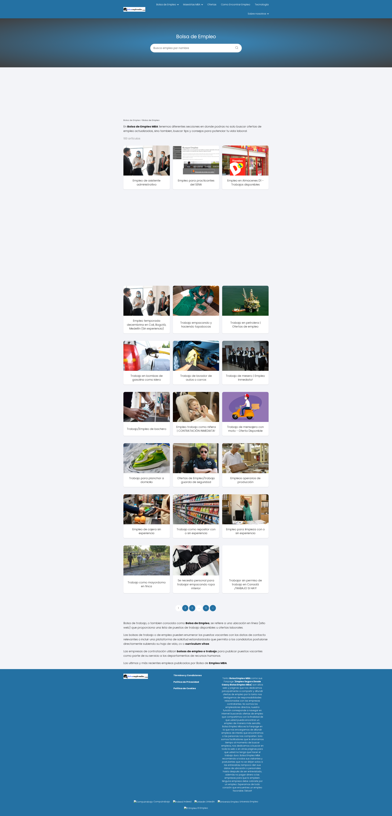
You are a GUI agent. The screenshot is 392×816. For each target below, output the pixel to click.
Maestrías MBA (191, 4)
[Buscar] (236, 47)
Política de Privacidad (186, 681)
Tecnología (262, 4)
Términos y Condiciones (187, 675)
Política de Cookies (184, 688)
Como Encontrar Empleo (235, 4)
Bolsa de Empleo (166, 4)
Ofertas (211, 4)
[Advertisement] (196, 93)
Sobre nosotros (257, 13)
